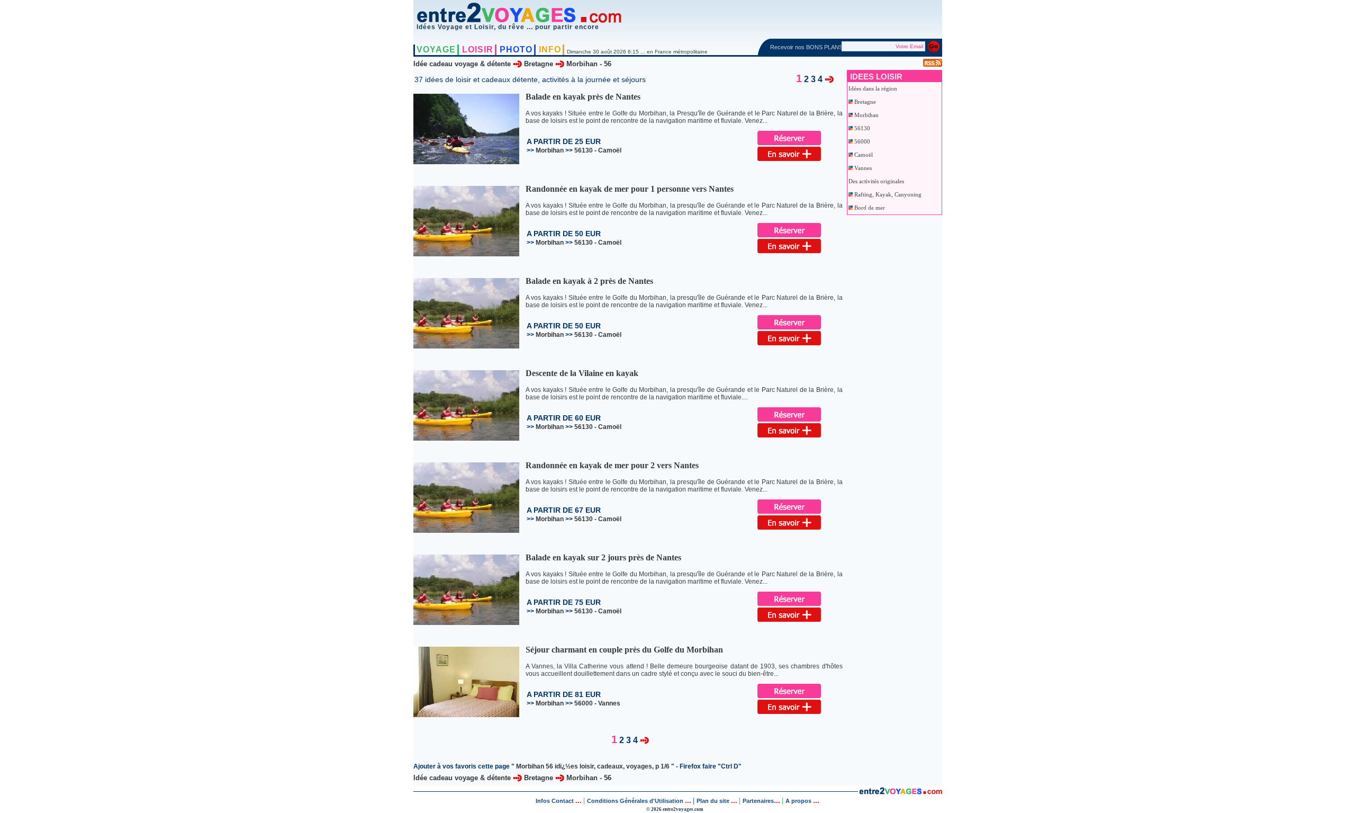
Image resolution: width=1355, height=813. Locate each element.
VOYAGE (436, 49)
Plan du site (713, 801)
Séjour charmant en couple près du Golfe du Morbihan (624, 649)
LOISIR (477, 49)
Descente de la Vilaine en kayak (582, 373)
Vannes (863, 168)
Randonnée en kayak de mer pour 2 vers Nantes (612, 465)
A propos (799, 801)
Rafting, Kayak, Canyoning (888, 194)
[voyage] (900, 792)
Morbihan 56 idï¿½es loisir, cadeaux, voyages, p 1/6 (593, 766)
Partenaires (758, 801)
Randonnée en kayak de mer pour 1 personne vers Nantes (630, 188)
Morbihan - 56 (588, 64)
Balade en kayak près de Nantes (583, 96)
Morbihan (866, 115)
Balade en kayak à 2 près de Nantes (589, 280)
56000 (862, 141)
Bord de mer (869, 207)
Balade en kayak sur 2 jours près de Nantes (603, 557)
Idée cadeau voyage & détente (462, 64)
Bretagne (538, 64)
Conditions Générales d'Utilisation (635, 801)
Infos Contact (555, 801)
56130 (862, 128)
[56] (829, 78)
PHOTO (516, 49)
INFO (550, 49)
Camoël (863, 154)
